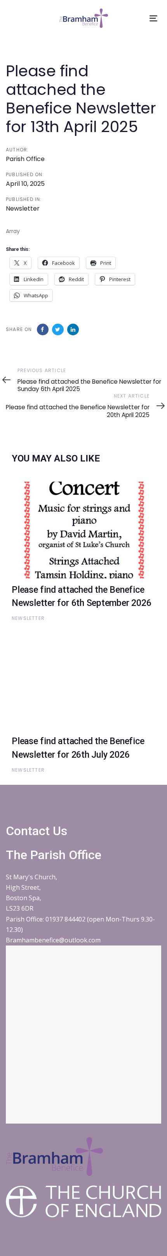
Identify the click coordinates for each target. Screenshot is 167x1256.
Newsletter (23, 208)
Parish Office (25, 158)
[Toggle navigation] (153, 18)
